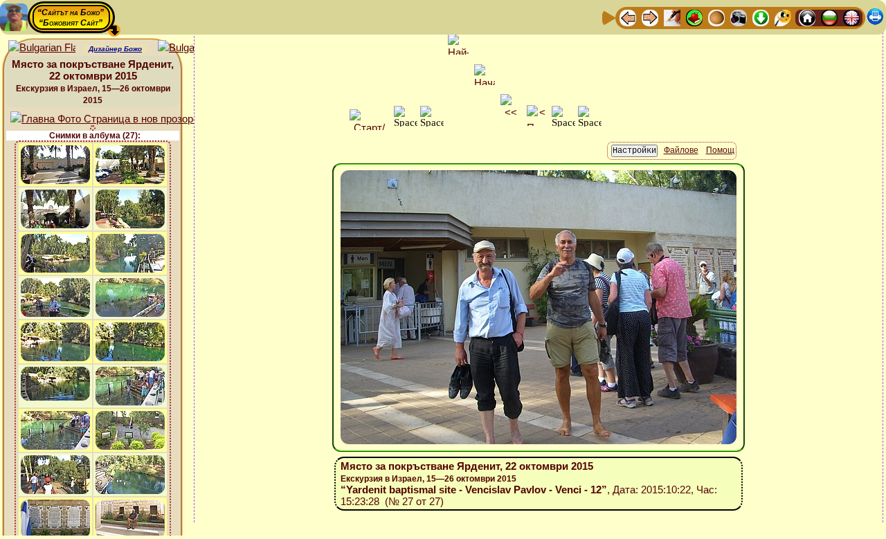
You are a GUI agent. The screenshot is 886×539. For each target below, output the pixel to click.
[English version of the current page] (42, 48)
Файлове (681, 150)
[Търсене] (783, 17)
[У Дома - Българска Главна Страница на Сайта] (829, 17)
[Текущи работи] (716, 17)
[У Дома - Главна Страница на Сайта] (807, 17)
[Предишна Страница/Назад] (628, 17)
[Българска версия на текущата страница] (191, 48)
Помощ (720, 150)
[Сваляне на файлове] (760, 17)
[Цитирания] (694, 17)
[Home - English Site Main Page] (851, 17)
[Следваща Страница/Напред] (650, 17)
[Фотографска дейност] (738, 17)
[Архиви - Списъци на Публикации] (672, 17)
